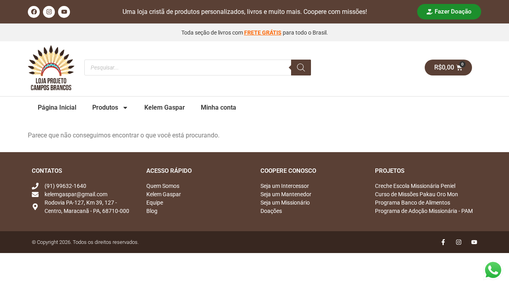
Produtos (105, 107)
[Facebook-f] (443, 242)
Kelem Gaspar (164, 107)
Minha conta (218, 107)
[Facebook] (34, 12)
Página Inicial (57, 107)
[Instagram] (49, 12)
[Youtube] (64, 12)
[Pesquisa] (301, 67)
